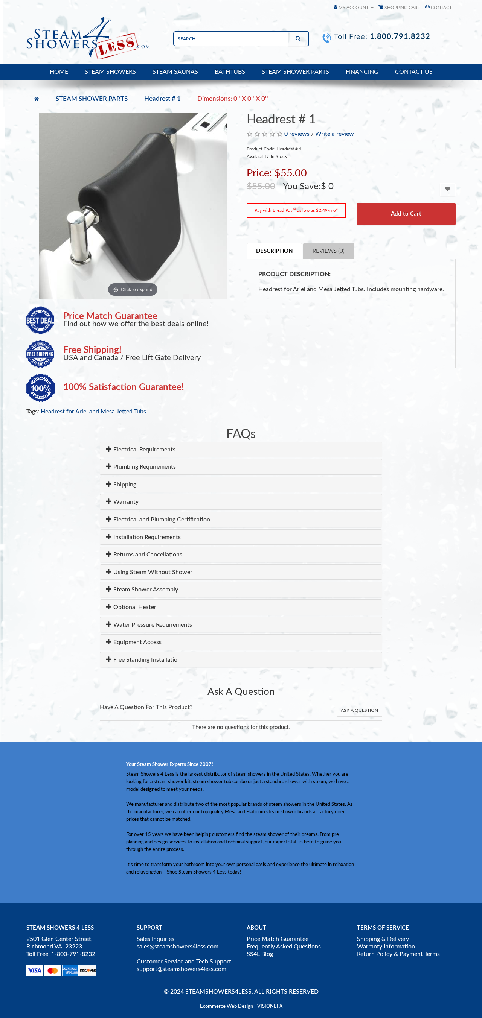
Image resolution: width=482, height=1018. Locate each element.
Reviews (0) (329, 251)
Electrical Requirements (143, 450)
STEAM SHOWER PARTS (295, 72)
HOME (59, 72)
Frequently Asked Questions (284, 947)
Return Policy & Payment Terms (398, 954)
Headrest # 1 (162, 99)
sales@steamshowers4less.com (177, 947)
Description (274, 251)
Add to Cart (406, 214)
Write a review (334, 134)
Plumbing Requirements (144, 467)
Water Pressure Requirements (152, 625)
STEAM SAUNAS (175, 72)
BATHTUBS (230, 72)
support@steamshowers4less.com (181, 969)
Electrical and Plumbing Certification (161, 520)
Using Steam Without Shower (152, 572)
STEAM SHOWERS (110, 72)
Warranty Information (386, 947)
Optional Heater (134, 607)
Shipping (124, 485)
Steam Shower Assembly (145, 589)
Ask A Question (359, 710)
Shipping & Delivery (383, 939)
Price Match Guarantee (277, 939)
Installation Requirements (146, 537)
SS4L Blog (260, 954)
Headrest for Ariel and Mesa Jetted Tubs (93, 412)
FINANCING (362, 72)
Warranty (125, 502)
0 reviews (297, 134)
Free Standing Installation (146, 660)
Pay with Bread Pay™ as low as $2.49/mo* (296, 210)
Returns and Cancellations (147, 555)
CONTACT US (414, 72)
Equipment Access (137, 642)
